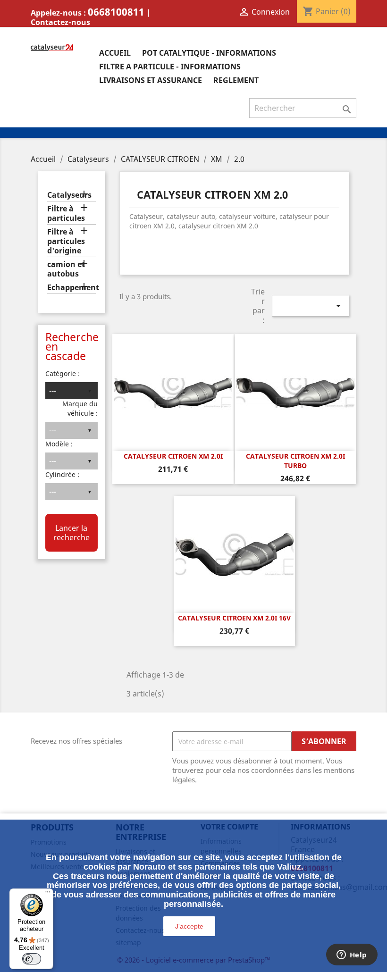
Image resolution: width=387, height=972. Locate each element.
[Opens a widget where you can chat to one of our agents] (352, 955)
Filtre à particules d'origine (66, 241)
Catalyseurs (69, 195)
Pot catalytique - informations (209, 53)
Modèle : (59, 443)
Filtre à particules (66, 213)
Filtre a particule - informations (170, 66)
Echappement (71, 288)
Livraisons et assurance (150, 80)
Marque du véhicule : (80, 408)
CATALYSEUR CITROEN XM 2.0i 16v (234, 617)
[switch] (31, 958)
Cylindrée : (62, 474)
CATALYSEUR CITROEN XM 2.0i (173, 456)
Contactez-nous (60, 22)
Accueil (115, 53)
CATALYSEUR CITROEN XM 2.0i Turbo (295, 461)
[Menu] (47, 894)
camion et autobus (66, 269)
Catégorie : (62, 373)
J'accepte (189, 926)
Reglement (236, 80)
